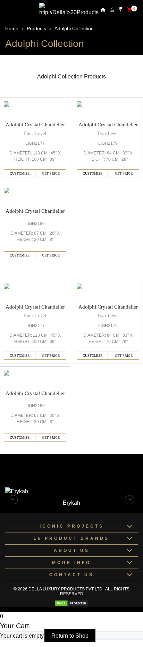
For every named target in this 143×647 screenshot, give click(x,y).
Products (36, 28)
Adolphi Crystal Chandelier (35, 124)
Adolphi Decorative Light (30, 275)
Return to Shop (70, 636)
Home (11, 28)
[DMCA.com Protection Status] (71, 603)
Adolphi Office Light (24, 93)
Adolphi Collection (74, 28)
